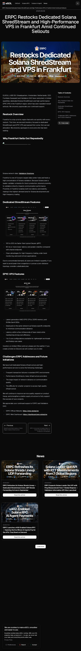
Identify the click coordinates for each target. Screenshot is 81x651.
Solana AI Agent (37, 3)
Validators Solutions (26, 173)
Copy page (65, 123)
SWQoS (17, 3)
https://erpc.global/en (31, 411)
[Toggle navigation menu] (77, 3)
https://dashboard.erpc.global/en (35, 414)
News (45, 3)
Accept (34, 645)
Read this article (19, 495)
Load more (40, 546)
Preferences (12, 645)
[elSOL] (7, 3)
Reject (23, 645)
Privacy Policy (8, 640)
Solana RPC (26, 3)
